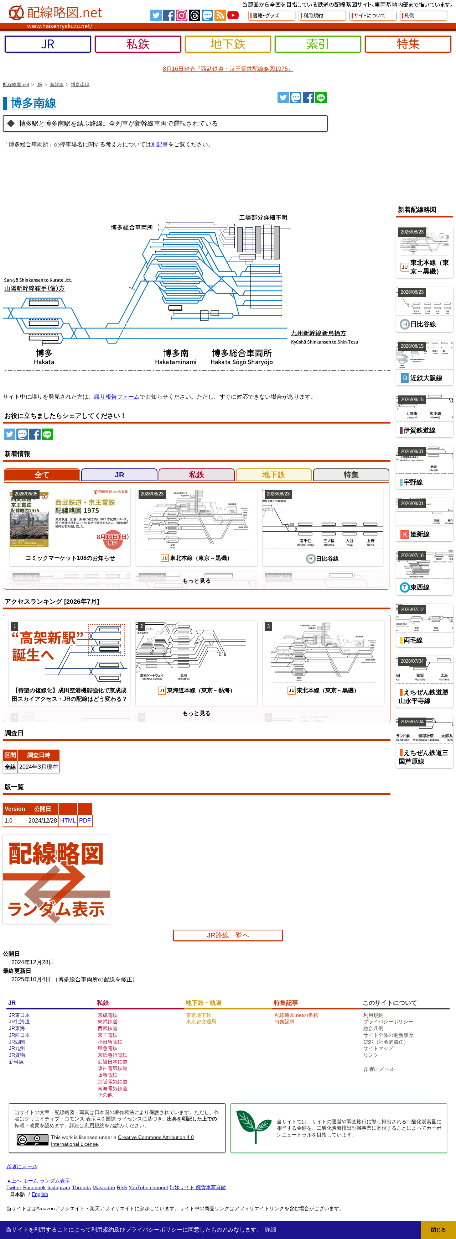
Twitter (13, 1187)
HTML (68, 821)
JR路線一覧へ (228, 935)
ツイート (283, 97)
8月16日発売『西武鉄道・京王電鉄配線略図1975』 (228, 69)
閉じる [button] (438, 1230)
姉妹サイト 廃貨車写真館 (198, 1187)
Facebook (34, 1187)
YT (233, 15)
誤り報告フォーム (117, 397)
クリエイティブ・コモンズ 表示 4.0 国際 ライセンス (83, 1119)
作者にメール (378, 1069)
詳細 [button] (270, 1230)
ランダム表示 (55, 1180)
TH (194, 15)
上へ (16, 1180)
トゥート (295, 97)
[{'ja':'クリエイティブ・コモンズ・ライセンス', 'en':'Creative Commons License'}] (32, 1143)
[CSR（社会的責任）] (254, 1143)
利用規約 (94, 1125)
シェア (308, 97)
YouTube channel (148, 1187)
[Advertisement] (393, 145)
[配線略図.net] (56, 13)
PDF (85, 821)
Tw (156, 15)
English (40, 1194)
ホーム (30, 1180)
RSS (220, 15)
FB (169, 15)
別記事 (159, 144)
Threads (81, 1187)
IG (181, 15)
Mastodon (104, 1187)
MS (207, 15)
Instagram (58, 1187)
